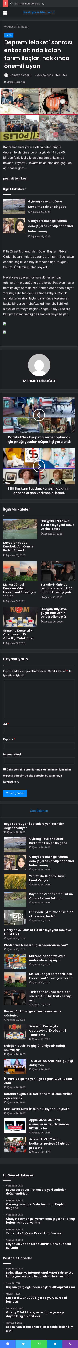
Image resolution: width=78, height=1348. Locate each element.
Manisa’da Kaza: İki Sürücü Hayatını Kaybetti (37, 1109)
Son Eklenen (39, 811)
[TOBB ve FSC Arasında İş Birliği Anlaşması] (15, 1066)
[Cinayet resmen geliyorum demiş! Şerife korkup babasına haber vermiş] (14, 225)
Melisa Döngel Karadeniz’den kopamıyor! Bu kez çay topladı (19, 590)
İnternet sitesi (12, 754)
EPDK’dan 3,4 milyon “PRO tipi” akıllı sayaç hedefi (51, 914)
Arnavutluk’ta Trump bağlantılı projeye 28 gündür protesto (50, 1143)
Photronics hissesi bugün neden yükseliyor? (36, 945)
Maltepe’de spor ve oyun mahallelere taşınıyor (47, 958)
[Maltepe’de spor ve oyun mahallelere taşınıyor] (15, 961)
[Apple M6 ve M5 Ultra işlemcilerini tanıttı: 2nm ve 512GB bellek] (15, 1125)
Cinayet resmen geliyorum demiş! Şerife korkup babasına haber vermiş (50, 226)
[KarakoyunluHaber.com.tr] (39, 12)
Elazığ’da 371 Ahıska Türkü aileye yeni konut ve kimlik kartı (57, 525)
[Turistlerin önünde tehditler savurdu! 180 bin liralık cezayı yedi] (58, 571)
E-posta (9, 739)
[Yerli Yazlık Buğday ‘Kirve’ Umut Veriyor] (15, 881)
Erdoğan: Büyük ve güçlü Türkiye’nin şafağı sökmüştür (54, 613)
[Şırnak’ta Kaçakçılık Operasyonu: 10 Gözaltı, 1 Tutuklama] (20, 617)
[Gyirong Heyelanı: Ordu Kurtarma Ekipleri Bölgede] (14, 206)
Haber (25, 26)
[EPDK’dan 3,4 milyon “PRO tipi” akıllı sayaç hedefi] (15, 917)
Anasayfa (13, 26)
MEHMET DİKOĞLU (20, 75)
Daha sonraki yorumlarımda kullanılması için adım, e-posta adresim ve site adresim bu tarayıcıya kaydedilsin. (37, 775)
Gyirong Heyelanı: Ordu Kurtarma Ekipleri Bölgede (48, 841)
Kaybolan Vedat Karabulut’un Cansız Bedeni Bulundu (18, 546)
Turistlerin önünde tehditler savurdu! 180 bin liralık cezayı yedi (56, 588)
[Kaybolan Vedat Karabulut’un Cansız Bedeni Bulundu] (20, 529)
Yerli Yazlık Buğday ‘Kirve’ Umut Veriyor (47, 878)
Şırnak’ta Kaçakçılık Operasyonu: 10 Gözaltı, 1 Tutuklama (18, 634)
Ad (6, 724)
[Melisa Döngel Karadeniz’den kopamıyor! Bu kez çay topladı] (20, 571)
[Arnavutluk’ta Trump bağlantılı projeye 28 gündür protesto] (15, 1144)
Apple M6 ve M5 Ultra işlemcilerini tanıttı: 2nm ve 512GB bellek (49, 1124)
